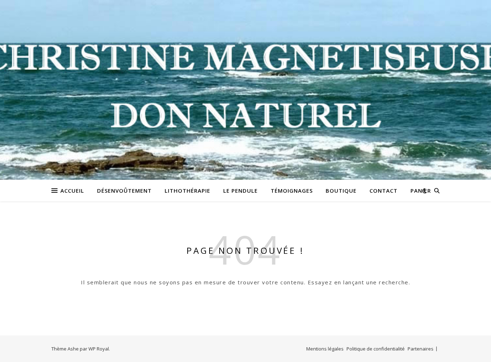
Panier (420, 190)
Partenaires (420, 348)
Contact (384, 190)
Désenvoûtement (124, 190)
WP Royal (98, 348)
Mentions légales (325, 348)
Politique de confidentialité (376, 348)
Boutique (341, 190)
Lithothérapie (187, 190)
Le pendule (240, 190)
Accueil (72, 190)
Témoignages (292, 190)
